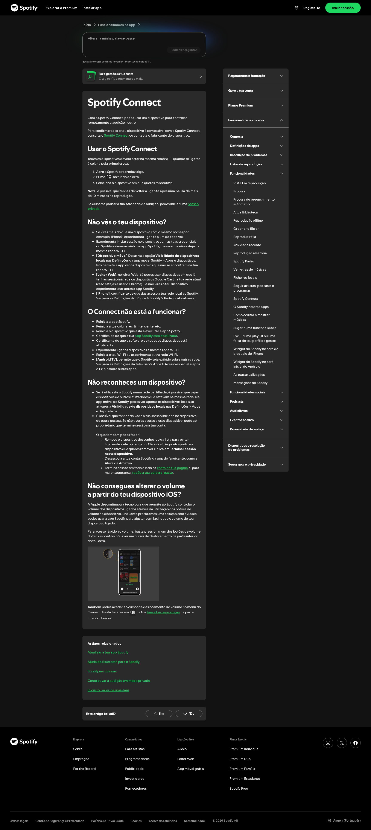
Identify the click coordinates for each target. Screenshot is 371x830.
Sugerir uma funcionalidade (254, 327)
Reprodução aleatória (250, 253)
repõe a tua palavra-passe (152, 472)
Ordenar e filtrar (246, 228)
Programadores (137, 758)
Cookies (136, 821)
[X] (342, 743)
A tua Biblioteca (245, 212)
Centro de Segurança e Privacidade (59, 821)
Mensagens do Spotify (250, 382)
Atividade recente (247, 244)
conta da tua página (172, 467)
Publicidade (134, 768)
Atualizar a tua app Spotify (108, 652)
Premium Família (242, 768)
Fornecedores (136, 788)
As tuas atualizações (249, 374)
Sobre (77, 748)
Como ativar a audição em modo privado (119, 680)
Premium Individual (244, 748)
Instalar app (92, 7)
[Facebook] (355, 743)
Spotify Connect (116, 135)
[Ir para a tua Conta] (199, 76)
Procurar (240, 191)
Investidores (134, 778)
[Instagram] (328, 743)
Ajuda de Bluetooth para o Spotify (114, 661)
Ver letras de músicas (249, 269)
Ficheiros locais (245, 277)
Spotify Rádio (243, 261)
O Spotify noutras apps (251, 306)
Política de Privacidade (107, 821)
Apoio (182, 748)
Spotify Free (239, 788)
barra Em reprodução (163, 612)
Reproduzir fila (244, 236)
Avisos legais (19, 821)
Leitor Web (185, 758)
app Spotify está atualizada (156, 335)
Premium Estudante (245, 778)
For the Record (84, 768)
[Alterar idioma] (296, 7)
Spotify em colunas (102, 671)
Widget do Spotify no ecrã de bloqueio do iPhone (255, 351)
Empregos (81, 758)
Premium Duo (240, 758)
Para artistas (134, 748)
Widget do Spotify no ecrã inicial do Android (253, 364)
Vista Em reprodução (249, 183)
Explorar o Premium (61, 7)
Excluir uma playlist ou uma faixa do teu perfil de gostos (254, 338)
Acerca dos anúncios (163, 821)
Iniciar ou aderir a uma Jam (108, 690)
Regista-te (311, 7)
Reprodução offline (248, 220)
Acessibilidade (194, 821)
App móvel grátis (190, 768)
